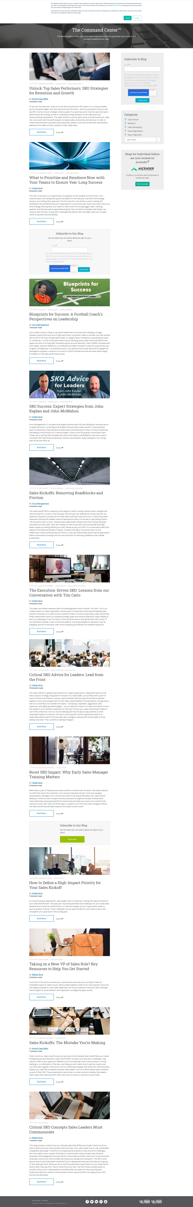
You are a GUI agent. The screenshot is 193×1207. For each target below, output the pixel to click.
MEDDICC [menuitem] (132, 123)
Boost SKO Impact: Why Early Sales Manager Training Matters (68, 774)
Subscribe (72, 839)
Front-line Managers (46, 767)
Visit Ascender (142, 184)
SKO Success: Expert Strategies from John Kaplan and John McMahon (66, 408)
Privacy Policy (117, 5)
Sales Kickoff (61, 83)
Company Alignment (46, 83)
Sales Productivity (75, 83)
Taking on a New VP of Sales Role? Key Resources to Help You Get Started (63, 966)
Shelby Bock (37, 188)
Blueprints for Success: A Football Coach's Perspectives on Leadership (66, 316)
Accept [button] (128, 18)
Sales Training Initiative (74, 488)
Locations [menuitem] (44, 1200)
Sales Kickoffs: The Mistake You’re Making (67, 1042)
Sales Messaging (72, 173)
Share (58, 132)
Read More (41, 132)
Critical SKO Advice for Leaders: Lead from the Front (66, 677)
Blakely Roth (37, 974)
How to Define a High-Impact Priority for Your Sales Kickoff (65, 885)
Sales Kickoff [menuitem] (133, 119)
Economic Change (45, 173)
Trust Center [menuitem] (36, 1200)
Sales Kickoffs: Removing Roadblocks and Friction (66, 495)
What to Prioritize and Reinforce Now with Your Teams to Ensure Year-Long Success (67, 180)
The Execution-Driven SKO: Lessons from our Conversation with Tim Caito (69, 592)
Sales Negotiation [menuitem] (135, 131)
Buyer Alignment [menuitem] (135, 135)
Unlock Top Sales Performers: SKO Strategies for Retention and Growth (68, 90)
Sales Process (70, 670)
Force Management (40, 325)
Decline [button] (137, 18)
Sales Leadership (66, 310)
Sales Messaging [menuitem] (135, 127)
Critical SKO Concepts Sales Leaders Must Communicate (66, 1129)
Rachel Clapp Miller (40, 99)
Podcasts (42, 310)
